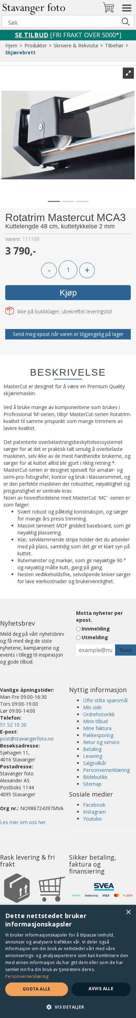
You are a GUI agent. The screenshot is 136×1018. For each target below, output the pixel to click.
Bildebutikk (95, 777)
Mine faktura (97, 728)
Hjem (11, 45)
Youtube (92, 818)
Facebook (94, 804)
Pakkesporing (98, 735)
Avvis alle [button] (101, 989)
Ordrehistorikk (99, 714)
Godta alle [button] (37, 989)
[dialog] (68, 961)
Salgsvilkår (94, 763)
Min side (92, 707)
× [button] (128, 912)
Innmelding (96, 628)
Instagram (94, 811)
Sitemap (92, 784)
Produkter (35, 45)
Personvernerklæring (106, 770)
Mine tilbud (95, 721)
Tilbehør (114, 45)
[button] (68, 1006)
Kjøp (68, 292)
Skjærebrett (20, 52)
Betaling (92, 749)
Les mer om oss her (23, 822)
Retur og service (101, 742)
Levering (92, 756)
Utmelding (95, 637)
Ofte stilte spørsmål (105, 700)
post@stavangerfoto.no (27, 738)
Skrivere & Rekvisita (76, 45)
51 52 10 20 (13, 724)
